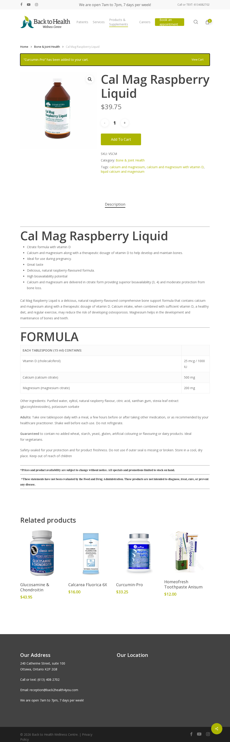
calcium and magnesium (127, 167)
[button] (90, 79)
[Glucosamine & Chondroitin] (43, 553)
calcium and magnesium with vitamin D (175, 167)
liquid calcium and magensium (122, 171)
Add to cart (121, 139)
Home (24, 47)
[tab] (115, 204)
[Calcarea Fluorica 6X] (91, 553)
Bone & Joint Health (47, 47)
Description (115, 204)
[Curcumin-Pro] (139, 553)
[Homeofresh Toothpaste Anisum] (187, 552)
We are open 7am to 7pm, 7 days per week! (115, 4)
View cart (197, 59)
